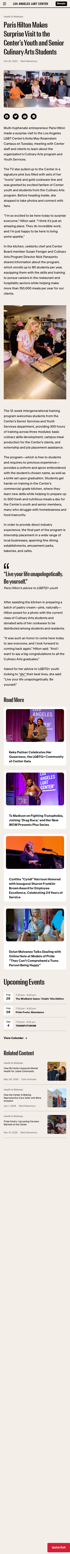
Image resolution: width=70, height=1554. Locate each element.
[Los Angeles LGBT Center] (31, 3)
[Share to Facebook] (7, 116)
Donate (61, 3)
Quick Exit (59, 1547)
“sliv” (23, 674)
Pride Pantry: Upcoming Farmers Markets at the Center (21, 1123)
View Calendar (14, 1038)
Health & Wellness (13, 17)
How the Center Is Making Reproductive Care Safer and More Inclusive (22, 1098)
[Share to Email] (25, 116)
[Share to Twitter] (16, 116)
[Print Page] (34, 116)
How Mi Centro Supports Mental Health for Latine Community (21, 1070)
